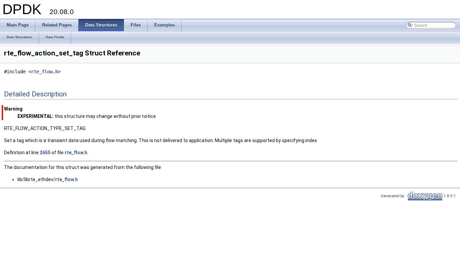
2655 (45, 152)
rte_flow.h (44, 71)
